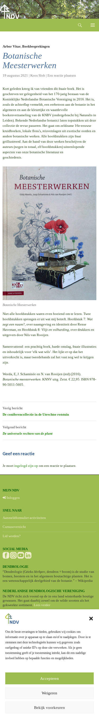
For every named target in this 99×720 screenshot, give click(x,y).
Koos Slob (37, 75)
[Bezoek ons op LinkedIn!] (28, 555)
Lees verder (42, 605)
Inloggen (13, 498)
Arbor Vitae (12, 46)
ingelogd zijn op (26, 466)
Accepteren (49, 678)
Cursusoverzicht (14, 527)
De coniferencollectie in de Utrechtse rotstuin (36, 411)
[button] (91, 618)
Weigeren (49, 693)
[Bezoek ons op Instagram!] (13, 555)
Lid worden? (12, 536)
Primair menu (92, 25)
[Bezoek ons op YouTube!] (20, 555)
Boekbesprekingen (36, 46)
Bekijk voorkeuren (49, 707)
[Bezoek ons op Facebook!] (6, 555)
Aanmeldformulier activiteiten (24, 518)
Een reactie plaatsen (62, 75)
